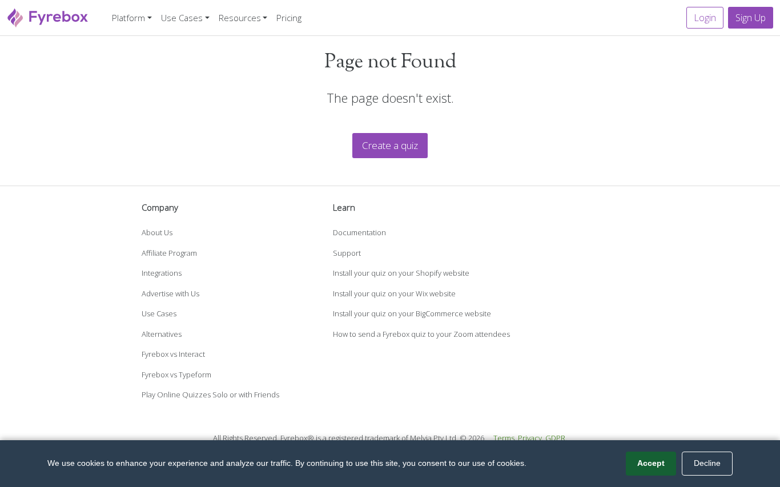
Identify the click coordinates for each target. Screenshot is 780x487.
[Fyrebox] (48, 16)
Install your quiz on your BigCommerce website (412, 313)
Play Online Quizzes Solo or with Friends (210, 394)
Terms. (504, 438)
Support (347, 253)
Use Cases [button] (182, 17)
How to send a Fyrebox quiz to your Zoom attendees (421, 334)
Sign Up (750, 17)
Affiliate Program (169, 253)
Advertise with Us (170, 293)
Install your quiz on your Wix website (394, 293)
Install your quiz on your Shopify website (401, 273)
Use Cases (159, 313)
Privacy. (531, 438)
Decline (707, 463)
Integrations (162, 273)
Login (705, 17)
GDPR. (556, 438)
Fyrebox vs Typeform (176, 374)
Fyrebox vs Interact (173, 354)
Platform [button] (128, 17)
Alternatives (162, 334)
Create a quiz (390, 145)
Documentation (359, 232)
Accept (651, 463)
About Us (157, 232)
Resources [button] (240, 17)
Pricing (288, 17)
